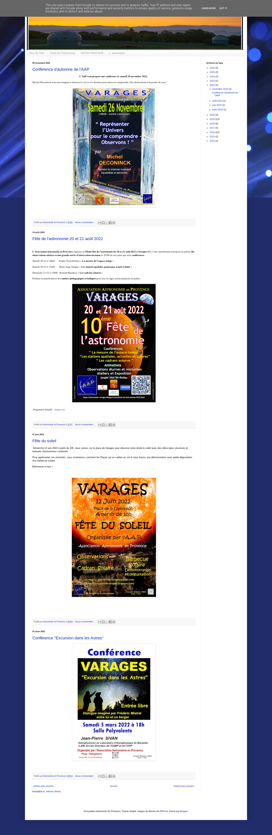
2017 (212, 128)
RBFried (164, 811)
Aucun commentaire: (84, 222)
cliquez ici (59, 409)
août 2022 (217, 101)
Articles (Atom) (53, 791)
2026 (212, 68)
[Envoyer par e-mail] (100, 223)
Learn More (209, 8)
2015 (212, 136)
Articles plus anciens (184, 786)
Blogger (184, 811)
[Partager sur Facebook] (110, 223)
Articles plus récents (43, 786)
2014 (212, 141)
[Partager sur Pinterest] (114, 223)
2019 (212, 119)
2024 (212, 76)
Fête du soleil (44, 441)
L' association (117, 52)
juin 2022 (217, 105)
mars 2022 (218, 109)
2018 (212, 123)
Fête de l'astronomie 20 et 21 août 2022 (67, 238)
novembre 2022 (220, 89)
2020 (212, 115)
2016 (212, 132)
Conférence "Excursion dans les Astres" (67, 638)
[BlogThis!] (103, 223)
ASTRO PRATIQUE (92, 52)
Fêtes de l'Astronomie (62, 52)
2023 (212, 81)
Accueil (113, 786)
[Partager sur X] (107, 223)
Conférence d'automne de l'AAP (60, 69)
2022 (212, 85)
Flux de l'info (36, 52)
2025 (212, 72)
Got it (223, 8)
